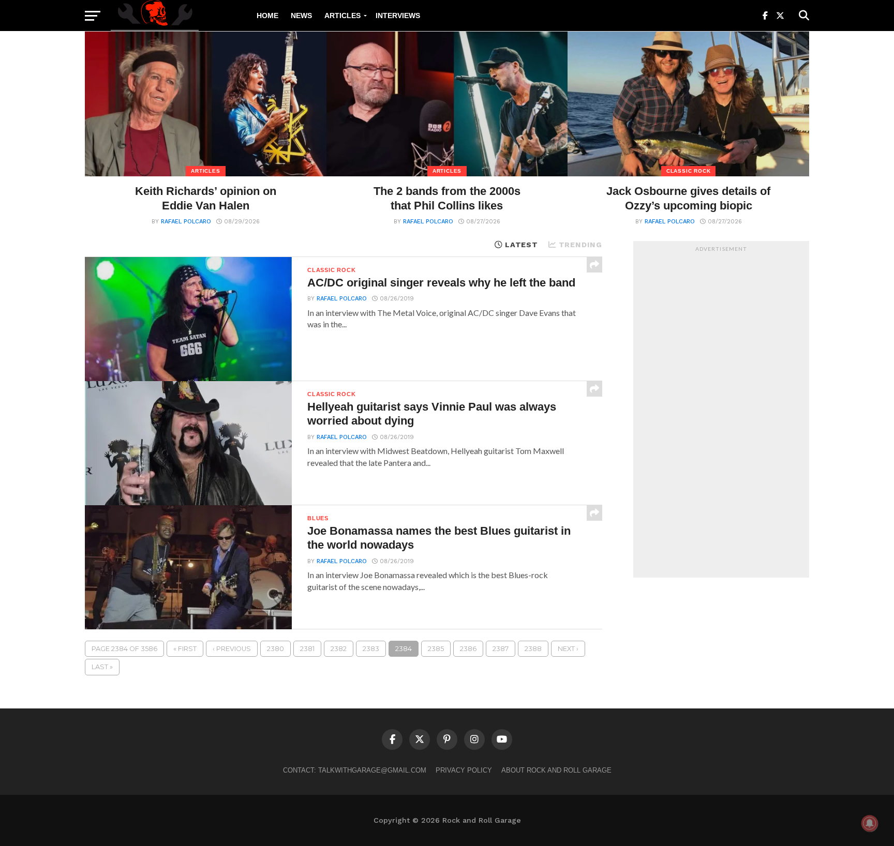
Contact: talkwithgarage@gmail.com (354, 770)
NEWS (301, 15)
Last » (102, 667)
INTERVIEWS (398, 15)
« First (185, 649)
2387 (501, 649)
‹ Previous (232, 649)
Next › (568, 649)
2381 (307, 649)
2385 (436, 649)
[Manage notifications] (869, 823)
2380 (275, 649)
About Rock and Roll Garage (556, 770)
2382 (339, 649)
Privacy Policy (464, 770)
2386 (468, 649)
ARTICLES (342, 15)
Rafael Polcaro (186, 221)
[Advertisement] (721, 412)
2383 (371, 649)
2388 (533, 649)
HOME (267, 15)
